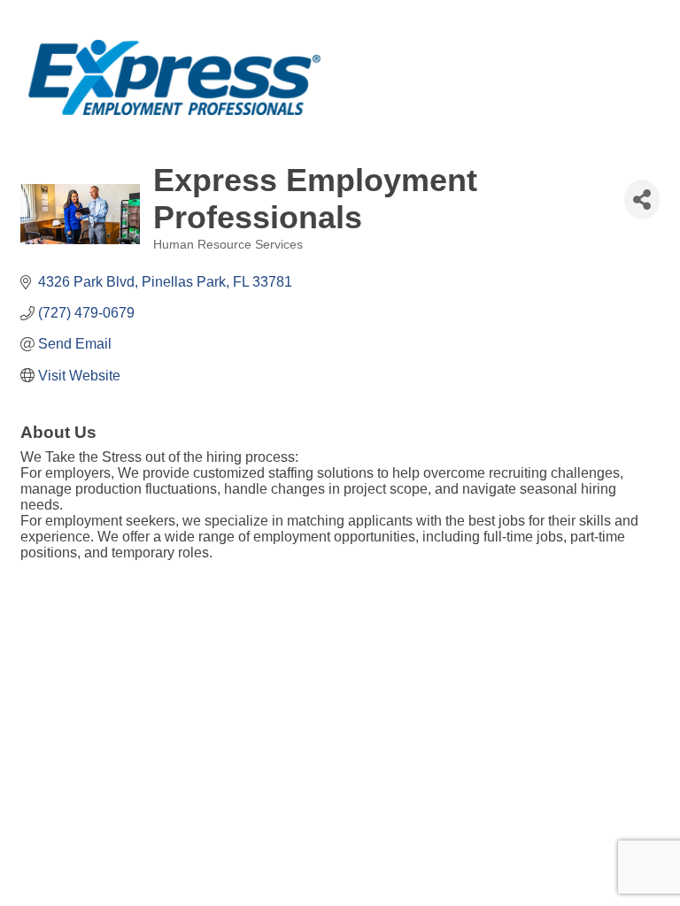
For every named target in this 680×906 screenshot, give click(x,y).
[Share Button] (642, 199)
